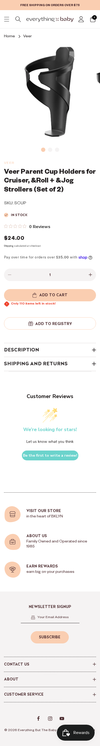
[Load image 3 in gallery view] (57, 150)
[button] (7, 19)
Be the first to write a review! (50, 455)
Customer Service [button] (24, 694)
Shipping (9, 246)
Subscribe (50, 637)
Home (9, 37)
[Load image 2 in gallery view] (50, 150)
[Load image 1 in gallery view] (43, 150)
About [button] (11, 679)
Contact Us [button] (16, 664)
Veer (27, 37)
